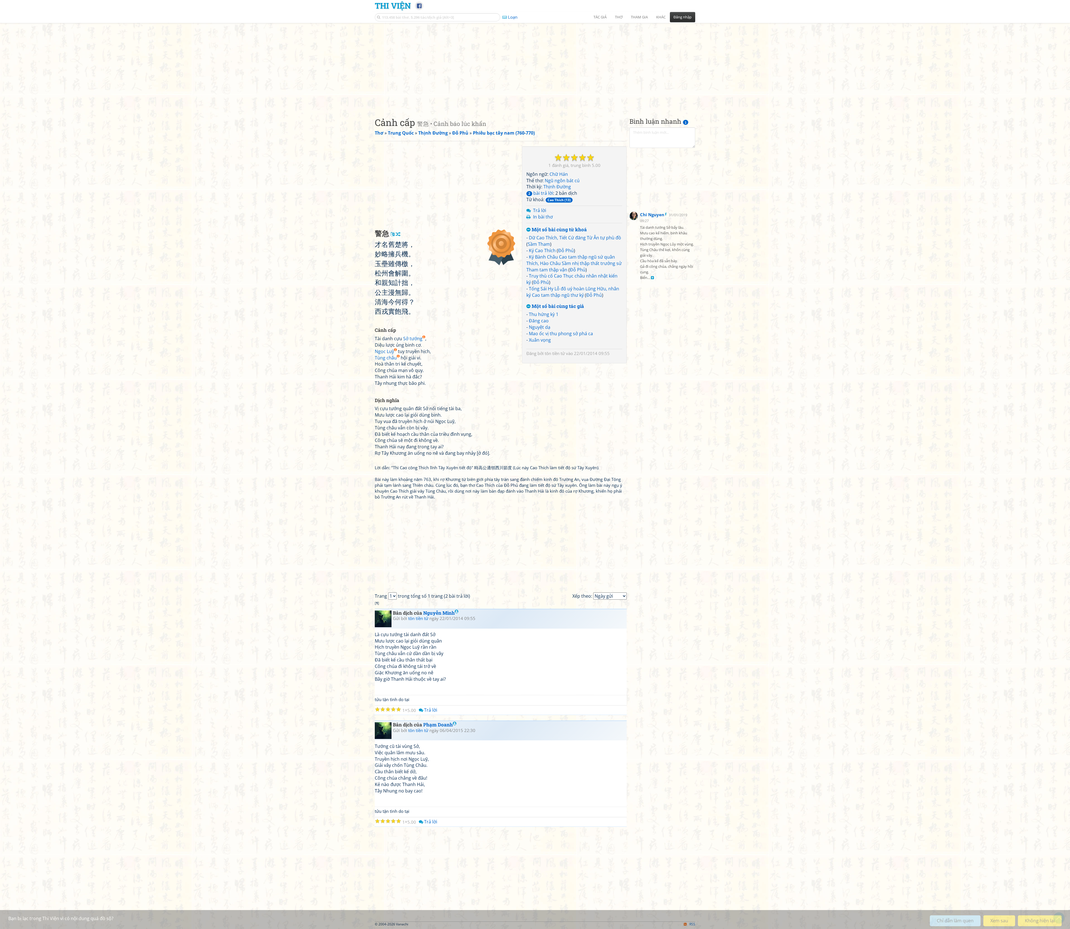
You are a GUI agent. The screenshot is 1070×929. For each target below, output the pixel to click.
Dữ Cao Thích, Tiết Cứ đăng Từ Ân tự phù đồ (575, 238)
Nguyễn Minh (439, 613)
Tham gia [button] (639, 17)
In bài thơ (543, 217)
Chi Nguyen (652, 214)
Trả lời (539, 210)
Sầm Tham (539, 244)
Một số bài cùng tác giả (557, 306)
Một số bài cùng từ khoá (559, 229)
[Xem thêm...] (652, 278)
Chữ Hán (558, 174)
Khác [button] (661, 17)
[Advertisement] (535, 65)
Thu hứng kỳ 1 (543, 314)
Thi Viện (393, 5)
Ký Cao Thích (542, 250)
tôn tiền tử (555, 353)
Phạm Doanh (438, 724)
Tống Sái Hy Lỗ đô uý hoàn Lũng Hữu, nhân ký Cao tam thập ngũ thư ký (572, 292)
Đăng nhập (682, 17)
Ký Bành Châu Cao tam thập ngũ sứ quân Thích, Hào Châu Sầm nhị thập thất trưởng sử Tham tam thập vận (574, 263)
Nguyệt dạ (539, 327)
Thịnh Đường (557, 187)
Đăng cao (539, 321)
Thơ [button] (618, 17)
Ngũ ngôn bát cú (562, 180)
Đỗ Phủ (566, 250)
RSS (692, 924)
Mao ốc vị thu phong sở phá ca (561, 333)
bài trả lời (540, 193)
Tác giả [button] (600, 17)
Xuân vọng (540, 340)
